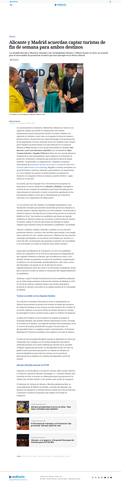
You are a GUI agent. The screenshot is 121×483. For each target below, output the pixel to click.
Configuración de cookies (74, 478)
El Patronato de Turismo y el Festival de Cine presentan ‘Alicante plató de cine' (51, 424)
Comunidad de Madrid (58, 456)
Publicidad (51, 476)
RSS (61, 476)
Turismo (34, 456)
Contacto (57, 476)
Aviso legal (42, 478)
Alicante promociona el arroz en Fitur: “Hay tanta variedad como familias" (51, 408)
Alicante (12, 36)
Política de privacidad (51, 478)
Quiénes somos (44, 476)
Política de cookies (62, 478)
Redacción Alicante (14, 121)
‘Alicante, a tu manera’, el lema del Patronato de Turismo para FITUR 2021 (52, 441)
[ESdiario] (14, 2)
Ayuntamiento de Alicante (45, 456)
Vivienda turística (27, 456)
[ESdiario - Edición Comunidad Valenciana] (60, 5)
